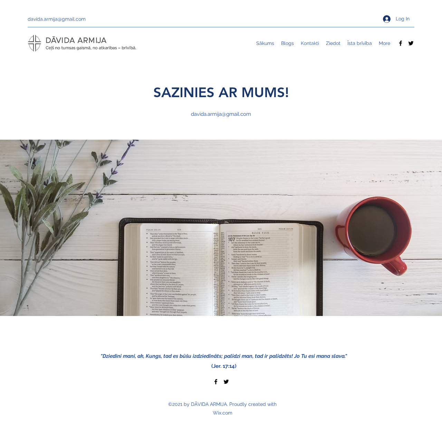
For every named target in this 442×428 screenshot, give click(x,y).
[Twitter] (410, 43)
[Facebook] (400, 43)
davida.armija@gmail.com (57, 19)
